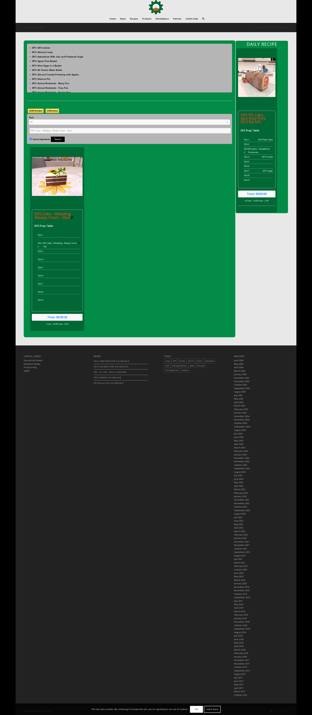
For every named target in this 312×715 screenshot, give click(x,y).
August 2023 (240, 471)
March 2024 (239, 447)
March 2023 (239, 489)
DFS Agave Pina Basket (44, 61)
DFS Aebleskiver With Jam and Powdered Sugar (57, 57)
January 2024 (240, 454)
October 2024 (240, 423)
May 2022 (238, 524)
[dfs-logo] (156, 7)
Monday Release (179, 365)
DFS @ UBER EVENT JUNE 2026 (107, 361)
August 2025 (240, 391)
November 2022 (241, 503)
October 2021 (240, 548)
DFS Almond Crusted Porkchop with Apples (55, 74)
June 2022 (238, 520)
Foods (199, 361)
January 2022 (240, 538)
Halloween (209, 361)
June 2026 (238, 360)
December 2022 (241, 499)
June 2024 (238, 437)
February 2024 (241, 451)
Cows (167, 361)
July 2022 (238, 517)
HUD (167, 365)
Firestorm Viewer (32, 363)
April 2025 (238, 402)
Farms (191, 361)
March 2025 (239, 405)
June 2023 (238, 478)
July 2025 (238, 395)
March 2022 (239, 531)
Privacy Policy (30, 367)
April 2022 (238, 527)
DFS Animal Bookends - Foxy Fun (50, 88)
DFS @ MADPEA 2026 (102, 377)
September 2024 (242, 426)
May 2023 (238, 482)
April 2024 (238, 444)
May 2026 (238, 363)
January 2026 (240, 374)
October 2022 (240, 506)
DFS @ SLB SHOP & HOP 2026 (106, 366)
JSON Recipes (35, 111)
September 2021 (242, 552)
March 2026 (239, 370)
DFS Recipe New (33, 27)
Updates (184, 370)
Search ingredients (41, 139)
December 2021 (241, 541)
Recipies (201, 365)
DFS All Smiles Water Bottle (47, 70)
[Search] (202, 19)
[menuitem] (113, 19)
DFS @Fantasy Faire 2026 (104, 383)
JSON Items (52, 111)
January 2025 (240, 412)
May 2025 (238, 398)
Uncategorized (171, 370)
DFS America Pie (41, 79)
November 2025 (241, 381)
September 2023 (242, 468)
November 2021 (241, 545)
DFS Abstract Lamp (42, 52)
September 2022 (242, 510)
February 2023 (241, 492)
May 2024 (238, 440)
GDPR (26, 370)
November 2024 (241, 419)
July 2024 (238, 433)
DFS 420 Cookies (41, 48)
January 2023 (240, 496)
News (192, 365)
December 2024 (241, 416)
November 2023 (241, 461)
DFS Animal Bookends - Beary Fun (50, 83)
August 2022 (240, 513)
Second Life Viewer (33, 360)
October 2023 (240, 465)
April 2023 (238, 485)
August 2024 (240, 430)
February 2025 (241, 409)
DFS (174, 361)
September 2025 (242, 388)
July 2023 (238, 475)
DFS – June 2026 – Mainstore (105, 372)
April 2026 (238, 367)
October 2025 (240, 384)
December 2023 (241, 458)
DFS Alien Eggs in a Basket (46, 65)
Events (182, 361)
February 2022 (241, 534)
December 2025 (241, 377)
